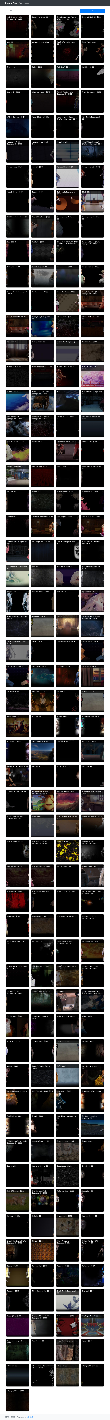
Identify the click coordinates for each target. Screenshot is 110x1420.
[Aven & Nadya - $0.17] (17, 201)
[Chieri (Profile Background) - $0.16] (17, 651)
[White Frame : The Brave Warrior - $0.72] (42, 1375)
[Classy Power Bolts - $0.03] (67, 651)
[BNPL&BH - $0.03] (42, 626)
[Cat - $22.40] (17, 251)
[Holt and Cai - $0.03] (17, 1225)
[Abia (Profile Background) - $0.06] (92, 126)
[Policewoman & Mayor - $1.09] (42, 900)
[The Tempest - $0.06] (67, 526)
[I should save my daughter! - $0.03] (67, 1125)
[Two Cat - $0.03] (42, 1350)
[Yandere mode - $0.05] (42, 1050)
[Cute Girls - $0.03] (17, 276)
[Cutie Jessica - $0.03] (92, 676)
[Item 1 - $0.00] (92, 776)
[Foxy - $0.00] (42, 726)
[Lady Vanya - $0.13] (67, 1100)
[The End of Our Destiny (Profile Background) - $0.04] (92, 1000)
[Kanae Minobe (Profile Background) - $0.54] (42, 800)
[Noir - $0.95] (67, 401)
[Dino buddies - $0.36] (67, 276)
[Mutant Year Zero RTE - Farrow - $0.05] (92, 1250)
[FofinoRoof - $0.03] (67, 76)
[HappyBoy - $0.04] (92, 1200)
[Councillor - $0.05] (67, 676)
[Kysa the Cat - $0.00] (92, 1225)
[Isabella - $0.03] (42, 1225)
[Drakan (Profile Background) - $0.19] (17, 301)
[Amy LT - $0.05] (42, 176)
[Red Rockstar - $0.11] (42, 476)
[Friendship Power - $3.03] (67, 301)
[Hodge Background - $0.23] (17, 1100)
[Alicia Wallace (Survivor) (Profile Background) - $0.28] (92, 151)
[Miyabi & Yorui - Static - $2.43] (92, 376)
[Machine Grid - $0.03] (92, 351)
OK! (92, 11)
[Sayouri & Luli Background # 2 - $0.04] (17, 975)
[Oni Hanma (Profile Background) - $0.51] (17, 426)
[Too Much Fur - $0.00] (17, 1125)
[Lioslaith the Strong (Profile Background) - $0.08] (17, 1250)
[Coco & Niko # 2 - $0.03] (17, 676)
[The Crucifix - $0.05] (67, 1000)
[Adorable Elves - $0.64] (67, 576)
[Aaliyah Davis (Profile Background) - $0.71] (17, 26)
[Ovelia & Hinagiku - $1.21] (42, 875)
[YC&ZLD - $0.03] (67, 1050)
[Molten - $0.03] (67, 850)
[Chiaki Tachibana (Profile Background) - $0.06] (92, 626)
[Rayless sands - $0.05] (42, 925)
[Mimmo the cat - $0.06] (17, 850)
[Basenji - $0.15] (42, 201)
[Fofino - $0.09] (42, 76)
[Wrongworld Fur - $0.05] (17, 1400)
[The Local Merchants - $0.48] (42, 526)
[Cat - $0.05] (17, 51)
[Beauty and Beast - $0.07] (42, 26)
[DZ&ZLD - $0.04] (92, 701)
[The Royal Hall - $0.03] (92, 1325)
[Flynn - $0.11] (17, 76)
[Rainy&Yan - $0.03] (17, 925)
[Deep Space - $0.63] (67, 1175)
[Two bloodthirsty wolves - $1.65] (17, 1350)
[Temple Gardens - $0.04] (42, 1000)
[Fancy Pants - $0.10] (92, 51)
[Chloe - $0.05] (42, 651)
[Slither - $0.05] (42, 501)
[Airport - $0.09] (67, 151)
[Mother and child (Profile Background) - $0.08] (42, 401)
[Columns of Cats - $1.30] (42, 51)
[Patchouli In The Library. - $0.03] (67, 426)
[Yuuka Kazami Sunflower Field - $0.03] (92, 551)
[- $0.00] (42, 576)
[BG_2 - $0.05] (92, 201)
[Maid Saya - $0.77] (42, 826)
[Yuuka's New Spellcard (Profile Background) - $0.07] (67, 126)
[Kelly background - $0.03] (67, 800)
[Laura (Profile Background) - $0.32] (92, 326)
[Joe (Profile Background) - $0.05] (17, 800)
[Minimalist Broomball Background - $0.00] (42, 850)
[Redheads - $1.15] (42, 950)
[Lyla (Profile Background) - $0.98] (67, 351)
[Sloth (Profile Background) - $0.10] (67, 975)
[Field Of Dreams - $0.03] (17, 1200)
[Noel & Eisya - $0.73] (17, 875)
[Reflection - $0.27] (92, 1275)
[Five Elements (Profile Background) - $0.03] (42, 1200)
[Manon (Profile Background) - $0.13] (67, 826)
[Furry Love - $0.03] (67, 726)
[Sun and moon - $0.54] (92, 501)
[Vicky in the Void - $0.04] (67, 1025)
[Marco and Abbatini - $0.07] (42, 376)
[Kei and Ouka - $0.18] (67, 326)
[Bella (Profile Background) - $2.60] (67, 201)
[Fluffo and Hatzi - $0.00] (67, 1200)
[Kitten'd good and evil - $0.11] (42, 1100)
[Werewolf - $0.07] (17, 1375)
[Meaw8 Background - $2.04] (92, 826)
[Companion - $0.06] (42, 676)
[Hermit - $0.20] (42, 776)
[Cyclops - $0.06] (17, 701)
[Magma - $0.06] (42, 1250)
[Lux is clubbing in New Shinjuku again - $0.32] (17, 826)
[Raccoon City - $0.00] (92, 451)
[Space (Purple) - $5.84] (17, 1325)
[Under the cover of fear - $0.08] (67, 1350)
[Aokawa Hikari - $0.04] (67, 176)
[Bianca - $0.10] (92, 1150)
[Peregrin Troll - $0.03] (42, 1275)
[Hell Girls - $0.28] (92, 76)
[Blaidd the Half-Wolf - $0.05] (17, 226)
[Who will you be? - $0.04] (42, 551)
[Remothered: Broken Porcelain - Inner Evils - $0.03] (67, 950)
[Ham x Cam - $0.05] (92, 751)
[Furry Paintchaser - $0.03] (92, 726)
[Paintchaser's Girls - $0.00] (92, 1100)
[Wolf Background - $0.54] (17, 126)
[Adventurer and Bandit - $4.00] (42, 151)
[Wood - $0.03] (67, 1375)
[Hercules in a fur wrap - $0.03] (92, 1075)
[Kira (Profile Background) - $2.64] (92, 800)
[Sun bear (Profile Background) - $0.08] (17, 1000)
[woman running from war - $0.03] (67, 551)
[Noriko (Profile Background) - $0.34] (92, 401)
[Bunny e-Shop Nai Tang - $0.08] (67, 226)
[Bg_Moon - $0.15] (92, 601)
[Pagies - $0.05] (17, 1275)
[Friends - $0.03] (42, 1125)
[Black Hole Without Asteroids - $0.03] (17, 626)
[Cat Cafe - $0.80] (42, 251)
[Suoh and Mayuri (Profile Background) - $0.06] (42, 1325)
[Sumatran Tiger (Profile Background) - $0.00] (92, 975)
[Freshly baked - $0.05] (42, 301)
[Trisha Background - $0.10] (92, 101)
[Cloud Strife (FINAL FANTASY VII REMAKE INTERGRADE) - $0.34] (67, 251)
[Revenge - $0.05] (17, 1300)
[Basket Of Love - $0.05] (67, 1150)
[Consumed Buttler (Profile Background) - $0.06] (92, 251)
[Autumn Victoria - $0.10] (42, 601)
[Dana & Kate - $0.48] (42, 276)
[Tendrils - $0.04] (17, 526)
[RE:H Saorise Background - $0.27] (17, 950)
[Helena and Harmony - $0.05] (17, 776)
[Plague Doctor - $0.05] (92, 875)
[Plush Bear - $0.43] (42, 451)
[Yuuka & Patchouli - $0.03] (42, 126)
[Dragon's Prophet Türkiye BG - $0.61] (42, 1075)
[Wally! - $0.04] (92, 1025)
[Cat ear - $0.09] (17, 1075)
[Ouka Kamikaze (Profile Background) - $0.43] (42, 426)
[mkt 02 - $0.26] (17, 401)
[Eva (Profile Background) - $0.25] (67, 51)
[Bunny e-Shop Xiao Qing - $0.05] (92, 226)
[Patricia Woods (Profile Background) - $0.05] (67, 101)
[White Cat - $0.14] (17, 1050)
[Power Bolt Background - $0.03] (67, 900)
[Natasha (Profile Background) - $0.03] (92, 850)
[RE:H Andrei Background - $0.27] (67, 925)
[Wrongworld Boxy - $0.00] (92, 1375)
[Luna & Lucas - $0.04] (42, 351)
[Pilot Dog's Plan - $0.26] (17, 451)
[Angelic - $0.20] (17, 601)
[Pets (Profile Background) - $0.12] (92, 426)
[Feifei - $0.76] (67, 1075)
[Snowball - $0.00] (92, 1300)
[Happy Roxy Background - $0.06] (42, 326)
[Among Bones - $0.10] (17, 176)
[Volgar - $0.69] (92, 1350)
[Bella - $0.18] (67, 601)
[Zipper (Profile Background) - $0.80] (17, 576)
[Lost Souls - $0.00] (17, 101)
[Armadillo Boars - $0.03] (42, 1150)
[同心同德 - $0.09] (92, 1050)
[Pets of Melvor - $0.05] (67, 875)
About (26, 3)
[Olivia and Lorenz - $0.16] (42, 101)
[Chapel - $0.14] (67, 626)
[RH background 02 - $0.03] (42, 1300)
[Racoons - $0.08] (67, 1275)
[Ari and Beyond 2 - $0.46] (92, 176)
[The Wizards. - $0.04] (17, 1025)
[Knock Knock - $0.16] (67, 1225)
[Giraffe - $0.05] (67, 751)
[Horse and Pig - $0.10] (67, 776)
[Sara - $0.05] (67, 476)
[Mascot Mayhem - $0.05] (67, 376)
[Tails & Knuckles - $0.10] (67, 1325)
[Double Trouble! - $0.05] (92, 276)
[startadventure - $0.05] (67, 501)
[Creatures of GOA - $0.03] (42, 1175)
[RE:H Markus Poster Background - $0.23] (92, 925)
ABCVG (30, 1417)
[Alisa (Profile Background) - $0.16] (92, 576)
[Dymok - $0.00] (92, 1175)
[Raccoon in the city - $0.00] (17, 476)
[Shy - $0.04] (17, 501)
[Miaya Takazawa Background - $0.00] (67, 1250)
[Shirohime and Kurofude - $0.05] (42, 975)
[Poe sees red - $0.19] (17, 900)
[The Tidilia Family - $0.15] (92, 526)
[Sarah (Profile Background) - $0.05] (92, 476)
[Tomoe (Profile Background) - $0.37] (17, 551)
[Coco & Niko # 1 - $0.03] (92, 651)
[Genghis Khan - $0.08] (42, 751)
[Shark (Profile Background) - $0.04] (67, 1300)
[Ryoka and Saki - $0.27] (92, 950)
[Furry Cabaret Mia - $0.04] (17, 326)
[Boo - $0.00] (17, 1175)
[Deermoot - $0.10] (42, 701)
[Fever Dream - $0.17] (17, 726)
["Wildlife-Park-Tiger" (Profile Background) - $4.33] (17, 1150)
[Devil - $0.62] (67, 701)
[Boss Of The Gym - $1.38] (42, 226)
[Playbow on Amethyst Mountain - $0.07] (92, 1125)
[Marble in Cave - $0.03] (17, 376)
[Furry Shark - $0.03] (17, 751)
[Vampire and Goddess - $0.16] (42, 1025)
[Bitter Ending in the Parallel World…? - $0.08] (67, 26)
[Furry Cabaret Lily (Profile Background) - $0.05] (92, 301)
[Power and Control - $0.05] (67, 451)
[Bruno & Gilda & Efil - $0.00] (92, 26)
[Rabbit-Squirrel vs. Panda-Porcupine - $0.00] (92, 900)
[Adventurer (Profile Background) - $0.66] (17, 151)
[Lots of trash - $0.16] (17, 351)
